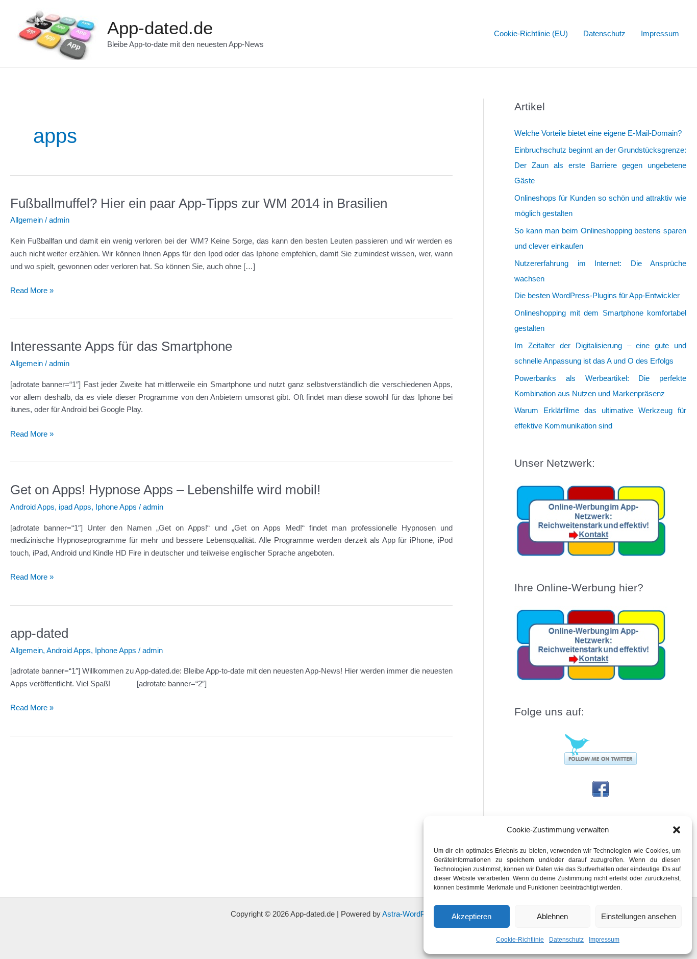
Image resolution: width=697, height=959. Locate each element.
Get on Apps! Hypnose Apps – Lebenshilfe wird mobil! (165, 489)
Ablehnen (552, 916)
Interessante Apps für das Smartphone (121, 346)
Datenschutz (566, 939)
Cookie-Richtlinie (520, 939)
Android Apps (32, 506)
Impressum (604, 939)
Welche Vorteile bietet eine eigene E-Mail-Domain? (598, 133)
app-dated (39, 633)
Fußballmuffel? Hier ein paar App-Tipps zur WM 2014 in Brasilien (198, 203)
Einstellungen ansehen (638, 916)
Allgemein (26, 219)
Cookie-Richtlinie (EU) (531, 33)
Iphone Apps (116, 506)
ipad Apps (75, 506)
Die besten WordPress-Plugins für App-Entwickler (597, 295)
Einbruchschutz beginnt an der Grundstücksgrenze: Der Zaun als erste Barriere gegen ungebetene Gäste (600, 165)
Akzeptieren (471, 916)
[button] (676, 830)
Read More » (32, 291)
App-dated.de (160, 28)
